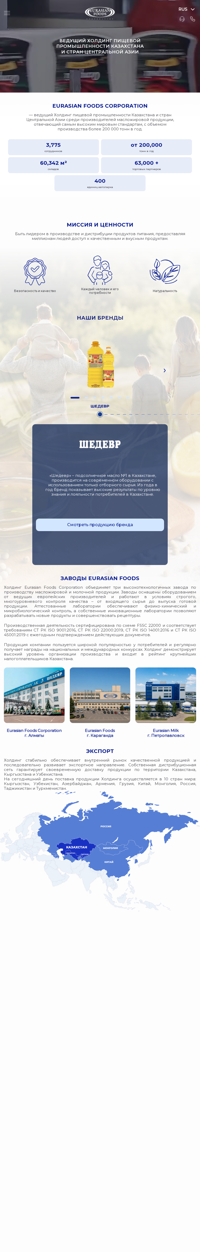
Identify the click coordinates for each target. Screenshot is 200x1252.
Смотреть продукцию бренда (100, 524)
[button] (75, 397)
